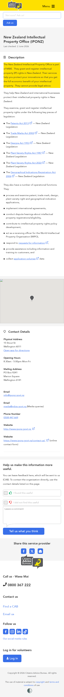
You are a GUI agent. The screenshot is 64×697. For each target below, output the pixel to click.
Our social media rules (15, 638)
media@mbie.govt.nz (15, 406)
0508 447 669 (11, 417)
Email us (8, 614)
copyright (40, 682)
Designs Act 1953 (20, 143)
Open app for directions (17, 350)
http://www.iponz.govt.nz (18, 429)
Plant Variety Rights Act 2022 (26, 163)
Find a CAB (10, 606)
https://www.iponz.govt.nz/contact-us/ (25, 440)
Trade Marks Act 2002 (22, 133)
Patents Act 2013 (20, 123)
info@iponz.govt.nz (14, 395)
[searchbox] (32, 15)
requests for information (32, 243)
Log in (13, 658)
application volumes (25, 258)
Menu (46, 6)
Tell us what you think (23, 531)
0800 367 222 (19, 585)
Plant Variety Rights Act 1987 (26, 153)
